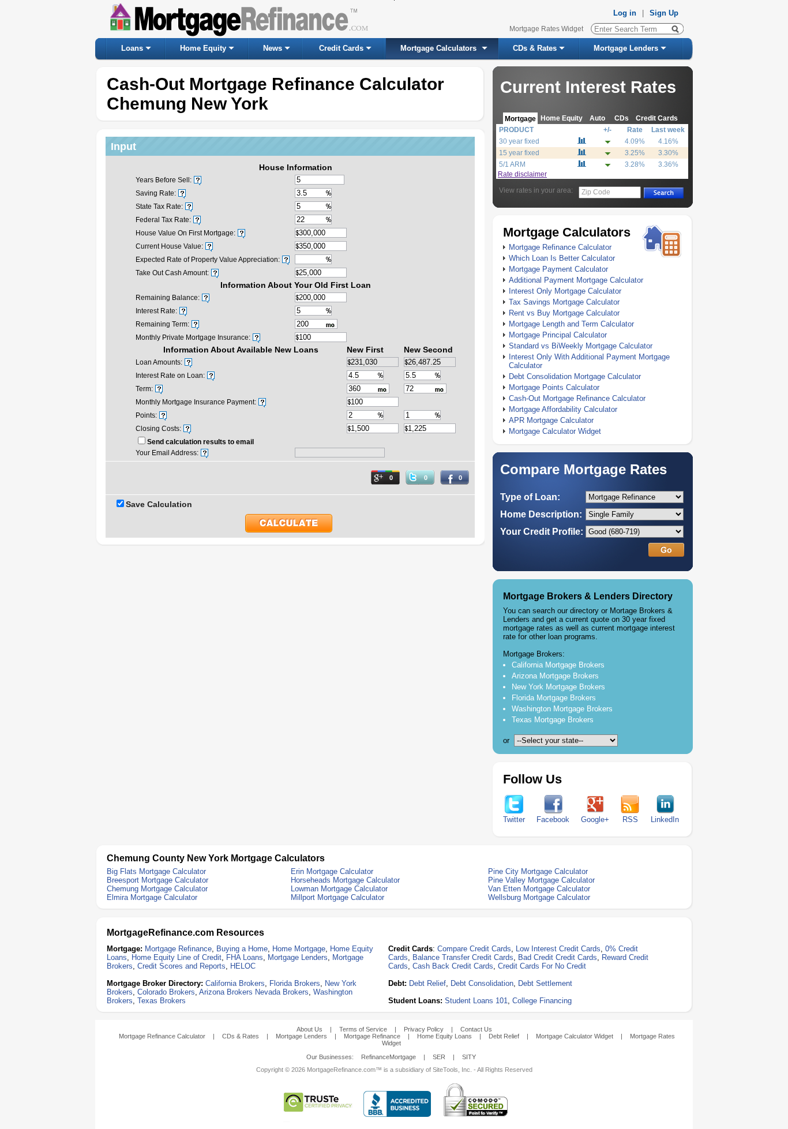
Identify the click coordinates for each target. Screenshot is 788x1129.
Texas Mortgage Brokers (553, 719)
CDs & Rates (535, 48)
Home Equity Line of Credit (177, 957)
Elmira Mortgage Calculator (152, 897)
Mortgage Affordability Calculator (563, 409)
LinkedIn (665, 819)
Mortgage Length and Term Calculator (571, 324)
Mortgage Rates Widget (546, 29)
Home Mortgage (298, 948)
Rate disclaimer (522, 174)
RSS (630, 819)
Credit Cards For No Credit (542, 966)
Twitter (514, 819)
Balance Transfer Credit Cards (462, 957)
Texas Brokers (161, 1000)
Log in (624, 13)
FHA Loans (244, 957)
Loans (132, 48)
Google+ (595, 819)
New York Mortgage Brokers (558, 686)
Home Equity (203, 48)
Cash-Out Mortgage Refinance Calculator (577, 398)
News (272, 48)
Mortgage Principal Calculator (558, 335)
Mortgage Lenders (626, 48)
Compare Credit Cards (474, 948)
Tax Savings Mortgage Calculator (564, 302)
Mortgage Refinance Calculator (560, 247)
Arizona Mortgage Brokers (555, 676)
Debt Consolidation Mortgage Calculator (575, 376)
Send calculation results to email (200, 442)
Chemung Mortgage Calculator (157, 888)
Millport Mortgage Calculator (337, 897)
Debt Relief (427, 983)
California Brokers (235, 983)
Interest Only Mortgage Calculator (565, 291)
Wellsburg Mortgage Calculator (539, 897)
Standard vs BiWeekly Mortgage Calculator (580, 346)
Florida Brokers (294, 983)
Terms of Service (363, 1029)
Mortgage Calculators (438, 48)
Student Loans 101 (476, 1000)
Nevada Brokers (282, 992)
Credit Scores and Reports (181, 966)
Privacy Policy (424, 1029)
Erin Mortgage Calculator (332, 871)
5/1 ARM (512, 164)
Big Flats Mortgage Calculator (156, 871)
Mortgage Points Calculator (554, 387)
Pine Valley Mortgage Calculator (541, 880)
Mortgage (520, 118)
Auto (597, 118)
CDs (621, 118)
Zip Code (595, 192)
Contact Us (476, 1029)
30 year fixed (519, 141)
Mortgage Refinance (178, 948)
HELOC (243, 966)
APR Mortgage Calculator (551, 420)
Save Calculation (159, 504)
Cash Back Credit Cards (452, 966)
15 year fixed (519, 153)
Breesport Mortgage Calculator (157, 880)
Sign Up (664, 13)
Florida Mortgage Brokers (554, 697)
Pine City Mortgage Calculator (538, 871)
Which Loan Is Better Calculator (562, 258)
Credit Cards (341, 48)
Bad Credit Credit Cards (557, 957)
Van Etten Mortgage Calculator (539, 888)
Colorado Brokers (166, 992)
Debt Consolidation (482, 983)
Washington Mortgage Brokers (562, 708)
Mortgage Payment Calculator (558, 269)
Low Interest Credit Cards (558, 948)
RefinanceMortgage (388, 1056)
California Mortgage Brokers (558, 665)
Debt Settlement (545, 983)
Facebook (552, 819)
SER (439, 1056)
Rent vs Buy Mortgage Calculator (564, 313)
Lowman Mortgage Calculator (339, 888)
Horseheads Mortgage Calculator (345, 880)
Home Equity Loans (444, 1036)
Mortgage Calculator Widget (555, 431)
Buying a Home (242, 948)
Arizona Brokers (226, 992)
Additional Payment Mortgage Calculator (576, 280)
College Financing (542, 1000)
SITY (469, 1056)
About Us (309, 1029)
